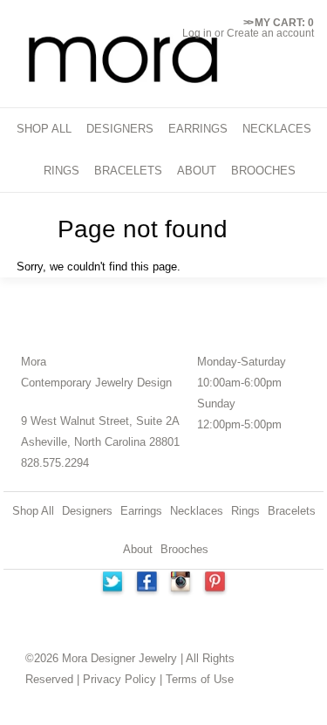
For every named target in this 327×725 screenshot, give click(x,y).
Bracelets (292, 510)
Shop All (33, 510)
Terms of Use (200, 679)
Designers (87, 510)
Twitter (112, 584)
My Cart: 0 (278, 23)
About (138, 549)
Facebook (146, 584)
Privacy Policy (119, 679)
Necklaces (196, 510)
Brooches (184, 549)
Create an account (270, 33)
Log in (197, 33)
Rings (245, 510)
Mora (33, 361)
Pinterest (216, 584)
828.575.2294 (55, 462)
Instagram (181, 584)
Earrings (141, 510)
